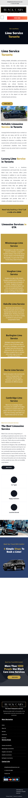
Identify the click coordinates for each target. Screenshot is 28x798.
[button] (2, 17)
